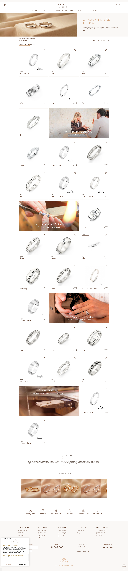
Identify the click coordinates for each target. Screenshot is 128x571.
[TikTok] (62, 547)
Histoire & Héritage (42, 530)
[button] (124, 567)
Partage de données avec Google (10, 556)
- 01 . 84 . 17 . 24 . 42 (83, 546)
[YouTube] (60, 547)
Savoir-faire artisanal (42, 533)
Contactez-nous (21, 535)
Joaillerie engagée (41, 535)
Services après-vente (62, 535)
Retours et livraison (99, 535)
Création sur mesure (62, 530)
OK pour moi (22, 564)
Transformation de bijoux (62, 532)
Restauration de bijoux (62, 533)
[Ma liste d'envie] (117, 5)
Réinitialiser (33, 44)
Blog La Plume (41, 537)
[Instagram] (52, 547)
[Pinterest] (57, 547)
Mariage (78, 535)
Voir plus (85, 30)
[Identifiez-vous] (123, 5)
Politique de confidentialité (101, 532)
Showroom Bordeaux (22, 532)
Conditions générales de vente (101, 530)
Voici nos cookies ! (7, 558)
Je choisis (8, 564)
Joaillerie (78, 532)
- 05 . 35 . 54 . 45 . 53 (83, 549)
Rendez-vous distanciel (22, 533)
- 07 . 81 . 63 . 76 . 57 (82, 551)
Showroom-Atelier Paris (22, 530)
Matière (24, 44)
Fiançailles (79, 533)
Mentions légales (99, 533)
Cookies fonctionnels (8, 557)
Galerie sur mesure (80, 530)
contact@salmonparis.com (83, 544)
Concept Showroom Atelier (43, 532)
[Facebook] (55, 547)
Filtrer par (95, 40)
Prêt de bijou (60, 537)
